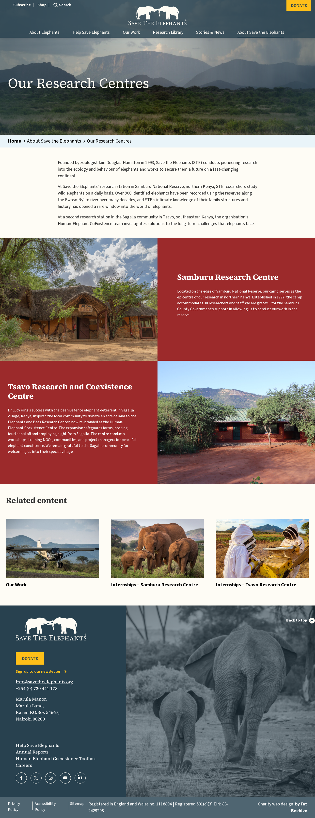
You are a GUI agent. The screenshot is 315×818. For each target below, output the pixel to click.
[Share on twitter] (36, 778)
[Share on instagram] (50, 778)
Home (14, 141)
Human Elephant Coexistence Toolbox (56, 758)
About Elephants (45, 32)
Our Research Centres (109, 141)
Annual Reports (32, 752)
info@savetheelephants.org (44, 682)
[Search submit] (55, 12)
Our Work (131, 32)
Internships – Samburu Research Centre (154, 584)
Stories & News (210, 32)
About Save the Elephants (260, 32)
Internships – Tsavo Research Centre (256, 584)
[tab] (17, 141)
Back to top (296, 620)
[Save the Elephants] (157, 15)
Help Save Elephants (91, 32)
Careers (24, 765)
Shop (42, 5)
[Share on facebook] (21, 778)
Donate (299, 5)
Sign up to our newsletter (38, 671)
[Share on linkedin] (80, 778)
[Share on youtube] (65, 778)
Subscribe (22, 5)
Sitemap (77, 803)
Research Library (168, 32)
